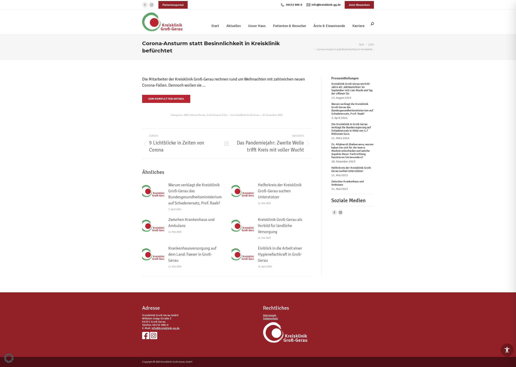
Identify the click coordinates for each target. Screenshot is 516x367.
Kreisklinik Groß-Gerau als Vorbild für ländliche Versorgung (280, 225)
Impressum (269, 315)
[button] (9, 358)
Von (245, 115)
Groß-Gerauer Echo (217, 115)
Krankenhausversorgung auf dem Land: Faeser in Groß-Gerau (192, 254)
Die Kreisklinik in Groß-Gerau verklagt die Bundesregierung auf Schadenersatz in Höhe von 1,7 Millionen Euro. (351, 129)
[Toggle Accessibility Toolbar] (507, 350)
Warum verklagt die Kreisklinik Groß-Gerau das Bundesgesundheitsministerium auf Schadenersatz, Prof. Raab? (195, 194)
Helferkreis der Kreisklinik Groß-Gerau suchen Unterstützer (280, 191)
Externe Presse (197, 115)
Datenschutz (270, 318)
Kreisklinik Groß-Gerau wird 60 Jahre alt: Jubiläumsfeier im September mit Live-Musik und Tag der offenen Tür (351, 88)
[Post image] (153, 191)
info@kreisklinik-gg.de (326, 4)
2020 (186, 115)
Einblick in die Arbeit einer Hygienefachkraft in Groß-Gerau (280, 254)
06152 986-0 (294, 4)
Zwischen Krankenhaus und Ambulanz (191, 222)
